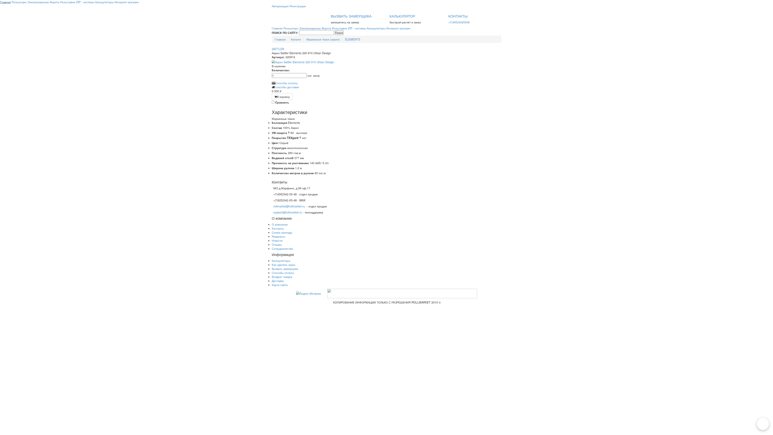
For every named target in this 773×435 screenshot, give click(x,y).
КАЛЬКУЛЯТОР (402, 16)
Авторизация (280, 6)
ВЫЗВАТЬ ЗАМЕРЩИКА (351, 16)
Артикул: (278, 57)
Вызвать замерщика (285, 269)
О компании (280, 224)
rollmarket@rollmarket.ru (289, 206)
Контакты (278, 228)
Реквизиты (278, 236)
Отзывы (277, 244)
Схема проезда (282, 232)
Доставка (278, 281)
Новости (277, 240)
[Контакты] (763, 424)
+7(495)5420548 (459, 22)
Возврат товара (282, 277)
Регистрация (297, 6)
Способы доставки (287, 87)
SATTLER (278, 49)
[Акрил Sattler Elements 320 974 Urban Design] (386, 62)
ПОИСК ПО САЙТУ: (285, 33)
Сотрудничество (282, 248)
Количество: (281, 70)
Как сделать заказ (283, 265)
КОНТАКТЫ (458, 16)
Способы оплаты (286, 83)
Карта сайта (280, 285)
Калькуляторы (281, 261)
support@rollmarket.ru (287, 212)
